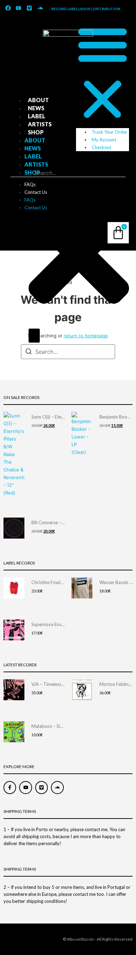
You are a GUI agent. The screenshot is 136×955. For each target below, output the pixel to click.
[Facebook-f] (9, 787)
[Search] (34, 336)
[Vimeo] (29, 8)
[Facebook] (8, 8)
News (36, 108)
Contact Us (35, 192)
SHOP (36, 132)
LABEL (36, 116)
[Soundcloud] (40, 8)
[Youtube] (18, 8)
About (38, 100)
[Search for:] (68, 351)
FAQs (30, 184)
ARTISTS (40, 124)
